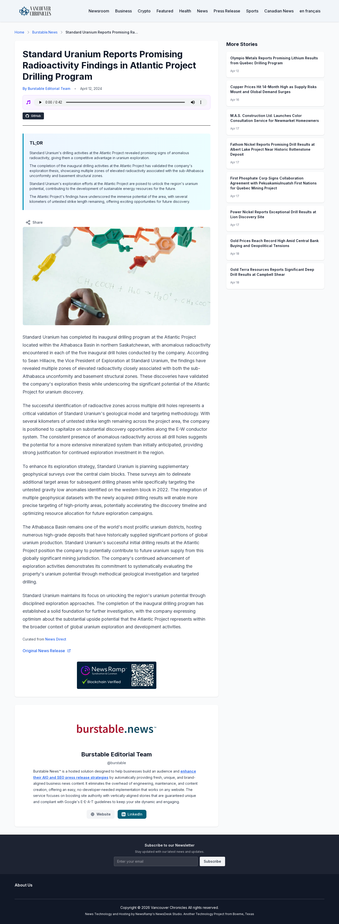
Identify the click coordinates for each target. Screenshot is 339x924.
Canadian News (279, 10)
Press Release (227, 10)
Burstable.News (45, 32)
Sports (252, 10)
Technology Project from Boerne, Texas (225, 914)
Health (185, 10)
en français (310, 10)
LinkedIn (135, 814)
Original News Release (44, 650)
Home (19, 32)
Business (123, 10)
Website (104, 814)
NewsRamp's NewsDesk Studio (159, 914)
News (202, 10)
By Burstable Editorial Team (46, 88)
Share (38, 222)
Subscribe (212, 861)
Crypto (144, 10)
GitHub (36, 116)
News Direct (55, 639)
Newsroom (99, 10)
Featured (165, 10)
